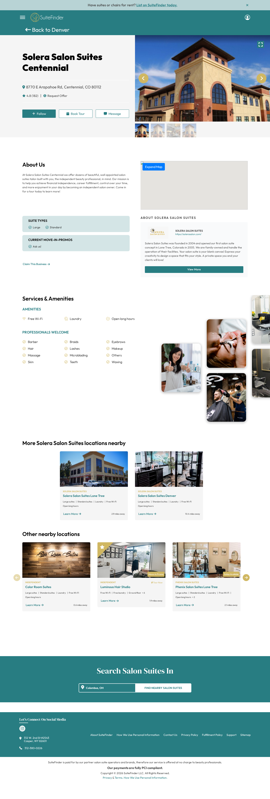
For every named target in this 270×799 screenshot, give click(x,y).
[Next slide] (261, 78)
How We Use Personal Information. (145, 777)
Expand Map (153, 167)
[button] (142, 130)
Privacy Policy (189, 735)
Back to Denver (50, 29)
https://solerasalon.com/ (188, 234)
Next (246, 577)
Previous (16, 577)
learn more (70, 514)
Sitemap (245, 735)
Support (231, 735)
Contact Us (170, 735)
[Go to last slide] (143, 78)
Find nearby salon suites (163, 688)
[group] (202, 78)
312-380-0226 (33, 748)
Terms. (119, 777)
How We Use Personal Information (138, 735)
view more (194, 269)
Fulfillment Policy (212, 735)
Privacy (107, 777)
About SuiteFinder (101, 735)
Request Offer (57, 96)
